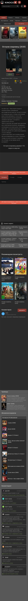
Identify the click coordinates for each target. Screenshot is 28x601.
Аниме (11, 20)
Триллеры (14, 101)
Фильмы (17, 17)
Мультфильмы (4, 20)
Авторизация (15, 2)
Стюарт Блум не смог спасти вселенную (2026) (15, 495)
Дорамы (4, 101)
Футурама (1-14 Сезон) (10, 503)
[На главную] (7, 2)
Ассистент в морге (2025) (11, 574)
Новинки (10, 17)
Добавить (22, 310)
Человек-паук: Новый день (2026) (13, 523)
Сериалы (24, 17)
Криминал (9, 101)
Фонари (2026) (8, 554)
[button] (9, 39)
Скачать (25, 227)
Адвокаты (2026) (8, 563)
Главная (3, 17)
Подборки (24, 20)
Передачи (17, 20)
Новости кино (7, 23)
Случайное (21, 23)
